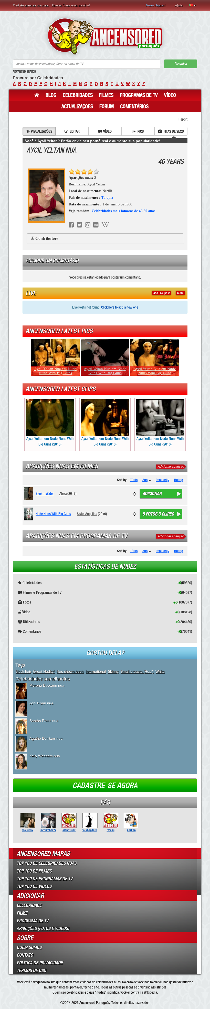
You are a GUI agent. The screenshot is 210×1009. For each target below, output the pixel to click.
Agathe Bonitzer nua (45, 738)
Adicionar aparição (171, 466)
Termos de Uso (31, 970)
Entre (55, 5)
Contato (25, 955)
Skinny (113, 671)
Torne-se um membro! (76, 5)
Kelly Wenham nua (44, 756)
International (96, 671)
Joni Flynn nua (41, 703)
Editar (75, 131)
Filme (22, 913)
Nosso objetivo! (155, 5)
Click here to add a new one (119, 307)
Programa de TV (32, 921)
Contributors (46, 238)
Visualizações (41, 131)
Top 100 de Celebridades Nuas (46, 863)
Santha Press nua (43, 721)
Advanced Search (24, 71)
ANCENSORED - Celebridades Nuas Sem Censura (105, 37)
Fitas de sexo (174, 131)
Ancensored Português (94, 1003)
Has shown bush (70, 671)
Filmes (106, 95)
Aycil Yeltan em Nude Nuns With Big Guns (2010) (50, 441)
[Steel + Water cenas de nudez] (29, 493)
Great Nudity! (44, 671)
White (160, 671)
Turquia (107, 198)
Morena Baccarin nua (46, 685)
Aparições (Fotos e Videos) (43, 928)
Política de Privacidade (40, 963)
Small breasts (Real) (136, 671)
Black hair (23, 671)
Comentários (134, 106)
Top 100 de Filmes (34, 871)
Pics (141, 131)
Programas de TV (139, 95)
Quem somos (29, 947)
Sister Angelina (87, 514)
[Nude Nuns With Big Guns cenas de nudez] (29, 514)
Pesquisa (180, 64)
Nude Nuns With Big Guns (53, 514)
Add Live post (161, 293)
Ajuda (178, 5)
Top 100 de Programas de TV (44, 879)
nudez (101, 992)
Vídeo (170, 95)
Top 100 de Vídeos (34, 886)
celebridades (75, 992)
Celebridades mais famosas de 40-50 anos (123, 211)
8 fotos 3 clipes (158, 514)
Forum (106, 106)
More (180, 293)
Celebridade (29, 905)
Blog (51, 95)
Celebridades (78, 95)
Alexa (63, 493)
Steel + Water (45, 493)
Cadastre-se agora (105, 785)
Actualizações (77, 106)
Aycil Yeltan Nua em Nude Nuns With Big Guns (55, 371)
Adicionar (152, 494)
